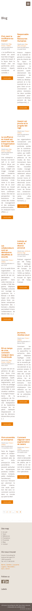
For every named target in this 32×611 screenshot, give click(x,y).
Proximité (6, 540)
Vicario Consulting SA (9, 605)
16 (17, 512)
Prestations (6, 538)
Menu (28, 4)
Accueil (5, 532)
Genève (9, 565)
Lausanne (16, 565)
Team (4, 534)
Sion (2, 569)
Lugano (3, 567)
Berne (3, 565)
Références (6, 536)
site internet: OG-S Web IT (25, 608)
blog (10, 44)
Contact (5, 544)
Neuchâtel (11, 567)
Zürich (8, 569)
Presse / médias (6, 45)
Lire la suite (7, 78)
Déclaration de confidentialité (16, 607)
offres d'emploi (21, 46)
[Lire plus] (8, 28)
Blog (4, 542)
